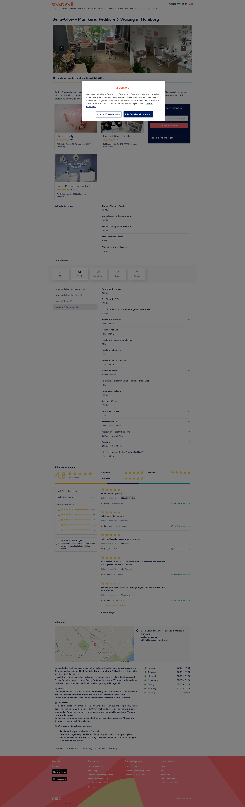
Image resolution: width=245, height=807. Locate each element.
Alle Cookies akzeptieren (138, 114)
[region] (123, 101)
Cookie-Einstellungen (108, 114)
